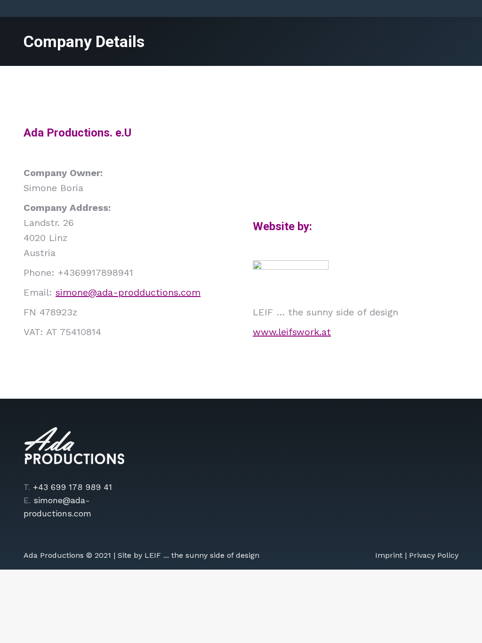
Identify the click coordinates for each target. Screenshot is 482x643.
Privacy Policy (433, 555)
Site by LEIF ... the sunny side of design (188, 555)
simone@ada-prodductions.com (128, 292)
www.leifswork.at (292, 332)
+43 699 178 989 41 (72, 487)
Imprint (388, 555)
